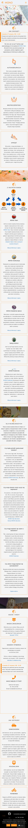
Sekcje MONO (14, 343)
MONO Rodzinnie (14, 371)
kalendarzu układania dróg (14, 660)
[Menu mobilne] (26, 2)
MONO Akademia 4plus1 (14, 311)
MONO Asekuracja (14, 260)
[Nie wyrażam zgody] (26, 823)
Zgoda (8, 825)
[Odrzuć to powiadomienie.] (26, 664)
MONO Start (22, 46)
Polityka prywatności (16, 825)
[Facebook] (9, 813)
